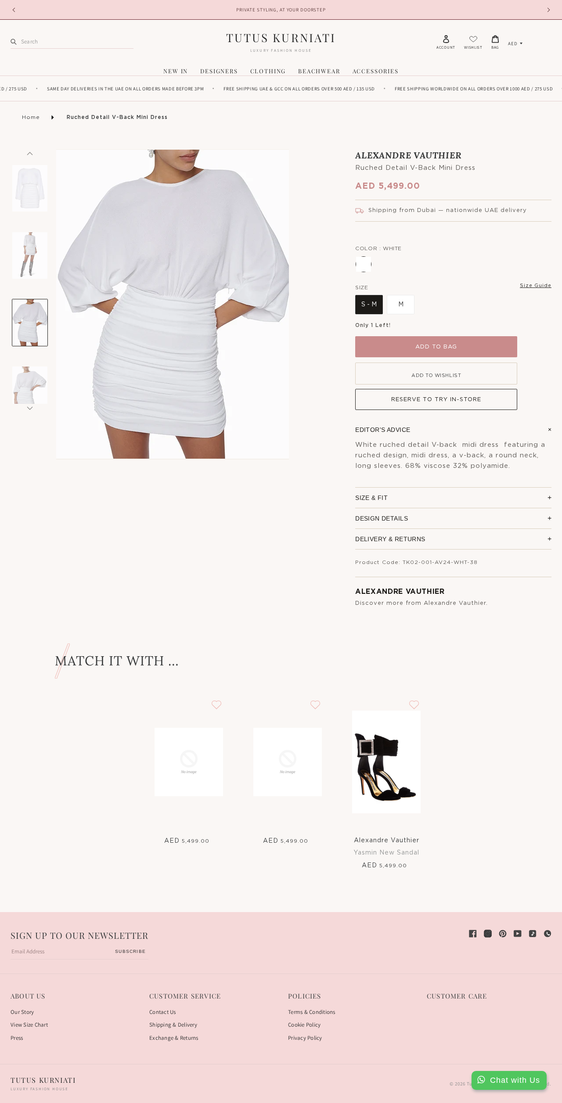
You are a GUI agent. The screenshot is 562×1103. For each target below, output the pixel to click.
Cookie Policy (304, 1024)
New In (175, 71)
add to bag (436, 347)
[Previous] (30, 153)
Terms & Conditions (311, 1012)
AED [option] (513, 43)
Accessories (376, 71)
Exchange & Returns (173, 1038)
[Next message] (547, 9)
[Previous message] (15, 9)
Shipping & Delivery (173, 1024)
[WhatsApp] (547, 934)
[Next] (30, 408)
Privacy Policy (305, 1038)
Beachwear (319, 71)
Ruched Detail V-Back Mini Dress (117, 117)
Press (17, 1038)
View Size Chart (29, 1024)
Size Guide (535, 285)
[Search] (14, 41)
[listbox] (515, 43)
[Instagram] (488, 934)
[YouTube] (518, 934)
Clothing (268, 71)
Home (31, 117)
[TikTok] (533, 934)
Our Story (22, 1012)
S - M (369, 305)
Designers (219, 71)
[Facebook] (473, 934)
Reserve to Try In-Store (436, 399)
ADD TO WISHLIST (436, 375)
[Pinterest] (503, 934)
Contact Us (162, 1012)
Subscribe (130, 951)
